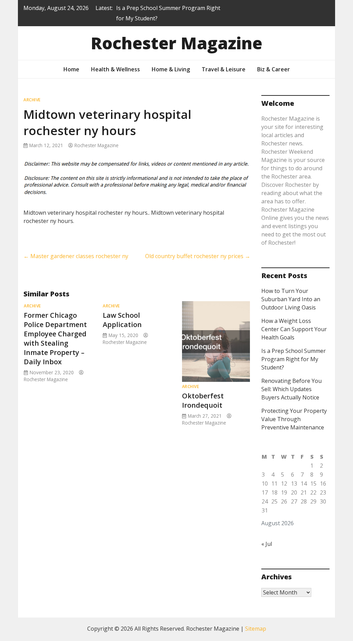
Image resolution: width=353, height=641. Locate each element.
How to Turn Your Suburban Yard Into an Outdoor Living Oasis (290, 299)
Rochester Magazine (176, 43)
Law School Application (122, 320)
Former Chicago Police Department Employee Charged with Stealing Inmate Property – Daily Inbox (55, 338)
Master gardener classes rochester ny (75, 256)
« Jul (266, 544)
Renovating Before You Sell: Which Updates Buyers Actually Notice (291, 389)
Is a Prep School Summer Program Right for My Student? (293, 359)
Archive (32, 100)
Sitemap (255, 628)
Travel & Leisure (223, 69)
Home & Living (171, 69)
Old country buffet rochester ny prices (197, 256)
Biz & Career (273, 69)
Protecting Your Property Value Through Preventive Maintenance (294, 419)
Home (71, 69)
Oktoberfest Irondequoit (203, 400)
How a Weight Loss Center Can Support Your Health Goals (294, 329)
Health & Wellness (115, 69)
